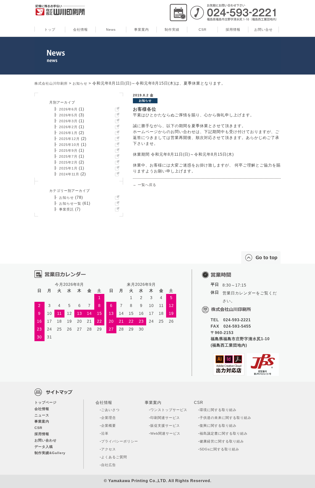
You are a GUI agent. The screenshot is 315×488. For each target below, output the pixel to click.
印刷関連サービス (165, 418)
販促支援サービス (165, 425)
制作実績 (172, 29)
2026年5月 (68, 115)
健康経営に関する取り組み (222, 441)
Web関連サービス (165, 433)
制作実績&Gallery (49, 453)
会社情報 (80, 29)
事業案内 (141, 29)
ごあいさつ (110, 410)
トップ (49, 29)
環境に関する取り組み (218, 410)
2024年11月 (69, 174)
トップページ (45, 402)
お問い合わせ (45, 440)
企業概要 (108, 425)
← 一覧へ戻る (144, 185)
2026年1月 (68, 133)
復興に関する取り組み (218, 425)
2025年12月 (69, 139)
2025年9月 (68, 150)
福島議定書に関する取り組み (224, 433)
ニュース (41, 415)
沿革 (105, 433)
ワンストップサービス (168, 410)
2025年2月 (68, 162)
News (111, 29)
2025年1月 (68, 168)
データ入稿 (43, 447)
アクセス (108, 449)
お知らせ (66, 197)
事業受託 (66, 209)
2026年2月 (68, 127)
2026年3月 (68, 121)
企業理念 (108, 418)
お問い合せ (263, 29)
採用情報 (233, 29)
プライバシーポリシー (119, 441)
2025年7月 (68, 156)
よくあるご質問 (114, 457)
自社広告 (108, 465)
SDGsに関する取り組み (219, 449)
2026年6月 (68, 109)
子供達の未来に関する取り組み (225, 418)
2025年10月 (69, 145)
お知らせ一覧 (70, 203)
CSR (202, 29)
